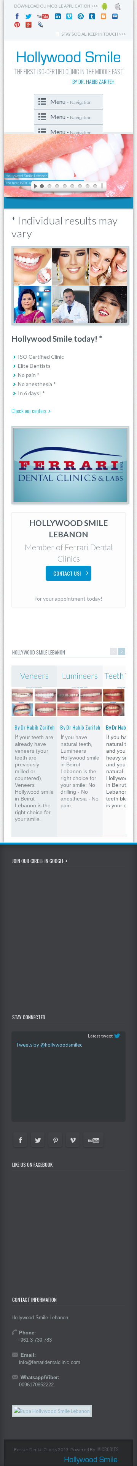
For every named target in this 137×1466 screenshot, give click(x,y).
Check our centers (28, 410)
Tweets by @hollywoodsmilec (49, 1045)
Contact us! (67, 573)
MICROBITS (108, 1449)
